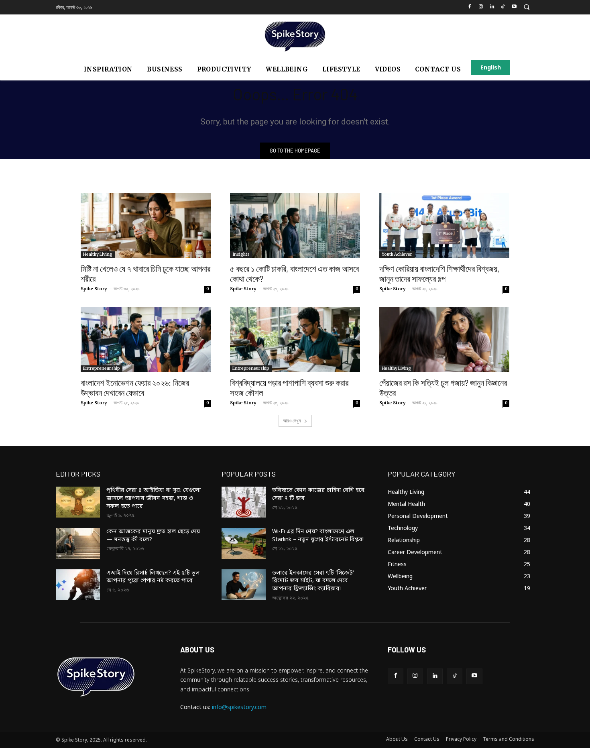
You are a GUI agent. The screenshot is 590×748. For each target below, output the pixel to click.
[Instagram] (480, 7)
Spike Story (94, 288)
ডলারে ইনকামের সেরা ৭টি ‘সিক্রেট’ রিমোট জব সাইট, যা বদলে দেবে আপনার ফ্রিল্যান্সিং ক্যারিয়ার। (313, 581)
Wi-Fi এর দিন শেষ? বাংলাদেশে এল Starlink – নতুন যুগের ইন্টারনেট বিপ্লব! (318, 536)
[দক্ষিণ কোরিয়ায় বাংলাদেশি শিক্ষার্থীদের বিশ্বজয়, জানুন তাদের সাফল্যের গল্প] (444, 225)
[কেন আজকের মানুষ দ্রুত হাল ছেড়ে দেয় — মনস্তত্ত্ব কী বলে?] (78, 543)
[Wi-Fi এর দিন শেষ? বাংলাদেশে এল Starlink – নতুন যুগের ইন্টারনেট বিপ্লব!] (244, 543)
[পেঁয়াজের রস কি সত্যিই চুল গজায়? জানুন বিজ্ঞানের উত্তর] (444, 339)
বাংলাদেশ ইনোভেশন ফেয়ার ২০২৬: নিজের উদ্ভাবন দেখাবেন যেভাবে (135, 387)
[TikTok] (503, 7)
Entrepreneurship (101, 368)
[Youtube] (514, 7)
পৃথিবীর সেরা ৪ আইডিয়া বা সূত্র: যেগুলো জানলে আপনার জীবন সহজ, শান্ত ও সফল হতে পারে (153, 498)
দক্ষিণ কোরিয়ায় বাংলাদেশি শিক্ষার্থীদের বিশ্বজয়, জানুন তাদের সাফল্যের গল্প (439, 273)
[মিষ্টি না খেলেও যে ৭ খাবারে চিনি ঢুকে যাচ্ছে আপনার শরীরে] (146, 225)
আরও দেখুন (292, 421)
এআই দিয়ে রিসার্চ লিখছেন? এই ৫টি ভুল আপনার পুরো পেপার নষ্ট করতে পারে (153, 577)
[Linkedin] (491, 7)
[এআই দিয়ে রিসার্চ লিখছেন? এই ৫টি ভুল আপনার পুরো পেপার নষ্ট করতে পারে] (78, 584)
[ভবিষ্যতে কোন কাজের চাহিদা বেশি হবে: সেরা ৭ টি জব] (244, 502)
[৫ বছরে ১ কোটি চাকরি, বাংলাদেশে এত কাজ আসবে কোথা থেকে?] (295, 225)
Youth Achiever (397, 254)
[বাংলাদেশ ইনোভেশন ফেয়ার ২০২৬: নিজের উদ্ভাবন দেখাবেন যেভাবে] (146, 339)
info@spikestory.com (239, 707)
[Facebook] (469, 7)
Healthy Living (97, 254)
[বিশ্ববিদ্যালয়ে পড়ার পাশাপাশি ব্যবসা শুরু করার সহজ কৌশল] (295, 339)
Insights (241, 254)
